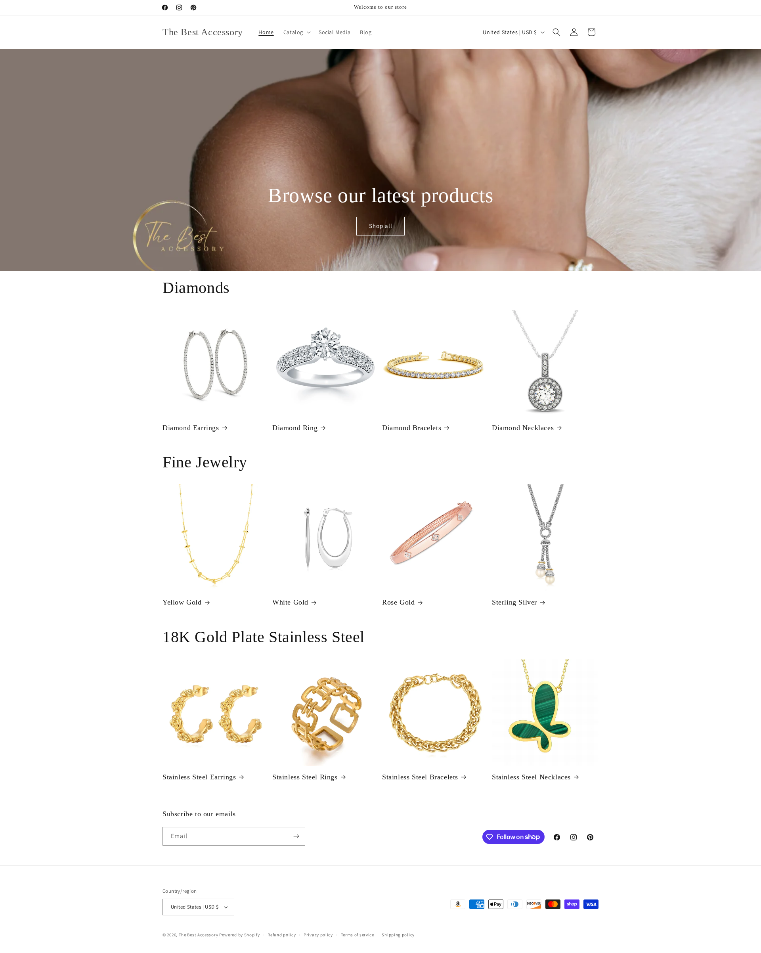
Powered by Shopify (239, 935)
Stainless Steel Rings (305, 777)
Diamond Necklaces (523, 428)
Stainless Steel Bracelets (420, 777)
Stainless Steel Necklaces (531, 777)
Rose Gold (398, 602)
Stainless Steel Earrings (199, 777)
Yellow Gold (182, 602)
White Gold (290, 602)
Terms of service (357, 935)
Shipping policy (398, 935)
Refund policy (282, 935)
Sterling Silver (514, 602)
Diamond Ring (294, 428)
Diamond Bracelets (411, 428)
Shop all (380, 226)
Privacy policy (318, 935)
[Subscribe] (296, 836)
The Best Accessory (198, 935)
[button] (296, 32)
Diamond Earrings (191, 428)
